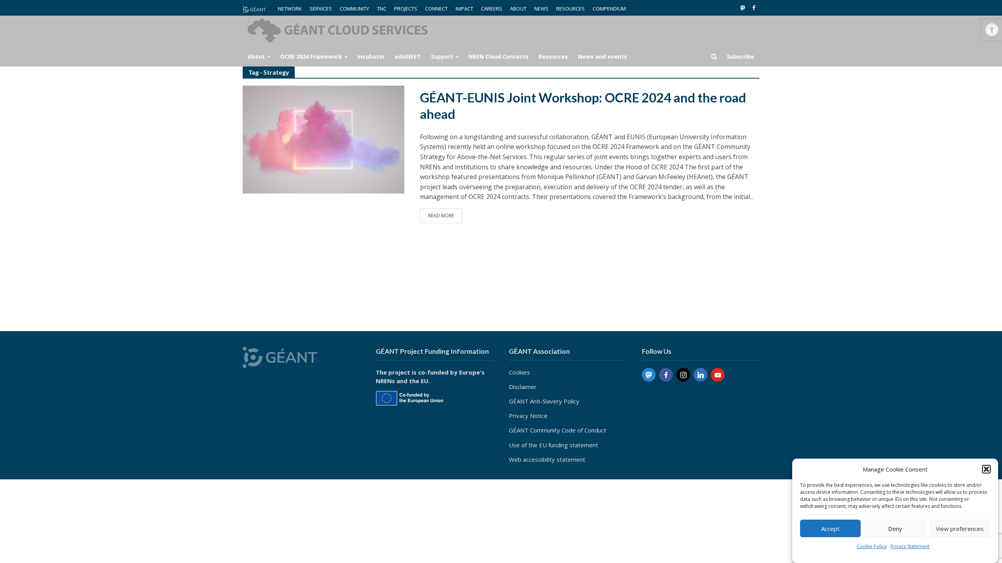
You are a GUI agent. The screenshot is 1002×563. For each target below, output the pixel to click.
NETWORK (290, 8)
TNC (381, 8)
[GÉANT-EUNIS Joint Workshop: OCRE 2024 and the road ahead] (323, 138)
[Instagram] (683, 375)
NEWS (541, 8)
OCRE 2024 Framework (311, 56)
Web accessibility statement (547, 459)
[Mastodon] (649, 375)
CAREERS (491, 8)
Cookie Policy (872, 546)
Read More (441, 215)
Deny (895, 529)
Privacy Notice (528, 416)
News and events (602, 56)
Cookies (519, 372)
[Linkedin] (700, 375)
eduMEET (408, 56)
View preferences (960, 529)
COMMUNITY (354, 8)
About (256, 56)
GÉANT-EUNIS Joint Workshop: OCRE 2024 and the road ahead (583, 106)
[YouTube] (717, 375)
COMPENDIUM (609, 8)
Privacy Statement (910, 546)
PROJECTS (405, 8)
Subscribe (740, 56)
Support (442, 56)
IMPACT (464, 8)
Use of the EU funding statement (553, 445)
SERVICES (321, 8)
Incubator (371, 56)
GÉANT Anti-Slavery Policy (544, 401)
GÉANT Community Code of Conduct (557, 430)
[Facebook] (666, 375)
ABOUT (518, 8)
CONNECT (436, 8)
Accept (830, 529)
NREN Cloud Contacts (498, 56)
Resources (553, 56)
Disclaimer (523, 387)
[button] (992, 30)
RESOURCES (570, 8)
